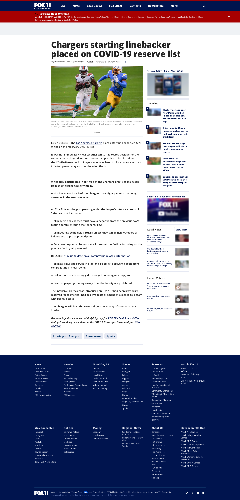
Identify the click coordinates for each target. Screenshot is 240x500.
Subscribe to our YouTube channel (166, 196)
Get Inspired (157, 403)
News (37, 364)
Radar (66, 375)
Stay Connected (44, 428)
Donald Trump (70, 438)
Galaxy (125, 405)
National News (41, 378)
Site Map (155, 477)
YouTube (38, 442)
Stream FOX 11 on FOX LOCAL (191, 369)
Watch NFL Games (189, 432)
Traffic (67, 371)
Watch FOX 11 (189, 364)
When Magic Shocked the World (163, 395)
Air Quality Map (71, 378)
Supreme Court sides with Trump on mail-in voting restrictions (158, 286)
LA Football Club (129, 398)
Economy (97, 432)
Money (97, 428)
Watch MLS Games (189, 466)
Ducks (125, 395)
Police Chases (40, 375)
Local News (154, 229)
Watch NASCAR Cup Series (193, 444)
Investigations (158, 410)
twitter (186, 493)
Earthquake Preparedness (75, 385)
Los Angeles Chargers (75, 62)
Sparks (125, 408)
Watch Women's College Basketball (192, 458)
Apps (183, 377)
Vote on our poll (100, 385)
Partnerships (157, 474)
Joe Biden (68, 442)
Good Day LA (101, 364)
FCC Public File (158, 452)
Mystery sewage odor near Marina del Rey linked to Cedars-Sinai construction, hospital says (175, 116)
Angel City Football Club (132, 401)
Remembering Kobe (160, 416)
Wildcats (126, 388)
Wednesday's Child (160, 378)
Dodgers (126, 381)
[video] (182, 287)
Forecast (68, 368)
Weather (69, 364)
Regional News (131, 428)
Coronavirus (93, 336)
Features (157, 364)
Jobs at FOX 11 (158, 445)
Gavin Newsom (71, 445)
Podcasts (38, 458)
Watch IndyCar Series (190, 447)
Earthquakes (69, 381)
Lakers (125, 375)
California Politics (71, 432)
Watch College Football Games (191, 436)
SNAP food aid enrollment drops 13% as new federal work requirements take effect (174, 164)
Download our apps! (43, 455)
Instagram (39, 435)
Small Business (99, 435)
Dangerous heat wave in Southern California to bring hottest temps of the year (159, 263)
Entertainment (40, 381)
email (203, 493)
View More (182, 229)
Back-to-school (100, 378)
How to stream (41, 452)
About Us (157, 428)
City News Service (58, 62)
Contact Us (157, 471)
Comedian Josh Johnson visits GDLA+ (159, 309)
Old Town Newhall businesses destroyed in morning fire (157, 251)
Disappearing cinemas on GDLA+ (158, 297)
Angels (125, 385)
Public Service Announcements (159, 459)
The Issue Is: (157, 371)
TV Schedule (157, 438)
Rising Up (156, 406)
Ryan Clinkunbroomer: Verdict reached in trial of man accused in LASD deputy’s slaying (158, 238)
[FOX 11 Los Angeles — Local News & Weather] (43, 6)
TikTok (37, 438)
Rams (124, 368)
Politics (37, 391)
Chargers (126, 371)
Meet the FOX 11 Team (162, 435)
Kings (124, 391)
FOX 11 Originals (159, 368)
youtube (198, 493)
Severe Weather (71, 388)
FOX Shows (157, 442)
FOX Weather (70, 395)
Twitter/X (38, 448)
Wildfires (67, 391)
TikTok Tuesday (100, 388)
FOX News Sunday (42, 395)
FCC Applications (159, 455)
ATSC (154, 464)
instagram (192, 493)
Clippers (125, 378)
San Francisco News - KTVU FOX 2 (132, 433)
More (174, 5)
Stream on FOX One (193, 428)
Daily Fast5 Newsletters (45, 462)
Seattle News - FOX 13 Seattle (132, 444)
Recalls (37, 388)
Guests (96, 368)
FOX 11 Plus (157, 467)
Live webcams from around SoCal (193, 382)
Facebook (38, 432)
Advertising (156, 448)
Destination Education (161, 400)
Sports (111, 336)
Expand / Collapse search (204, 6)
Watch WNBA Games (190, 462)
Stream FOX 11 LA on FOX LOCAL (165, 71)
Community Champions (162, 390)
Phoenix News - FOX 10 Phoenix (132, 439)
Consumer (39, 385)
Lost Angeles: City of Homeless (161, 386)
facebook (181, 493)
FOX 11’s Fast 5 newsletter (123, 318)
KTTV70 (155, 420)
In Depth (155, 375)
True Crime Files (159, 381)
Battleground (70, 452)
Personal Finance (100, 438)
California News (41, 371)
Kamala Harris (70, 448)
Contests (156, 432)
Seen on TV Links (100, 381)
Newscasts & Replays (190, 374)
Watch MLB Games (189, 441)
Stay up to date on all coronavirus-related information (97, 256)
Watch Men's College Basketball (190, 452)
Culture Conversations (161, 413)
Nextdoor (38, 445)
